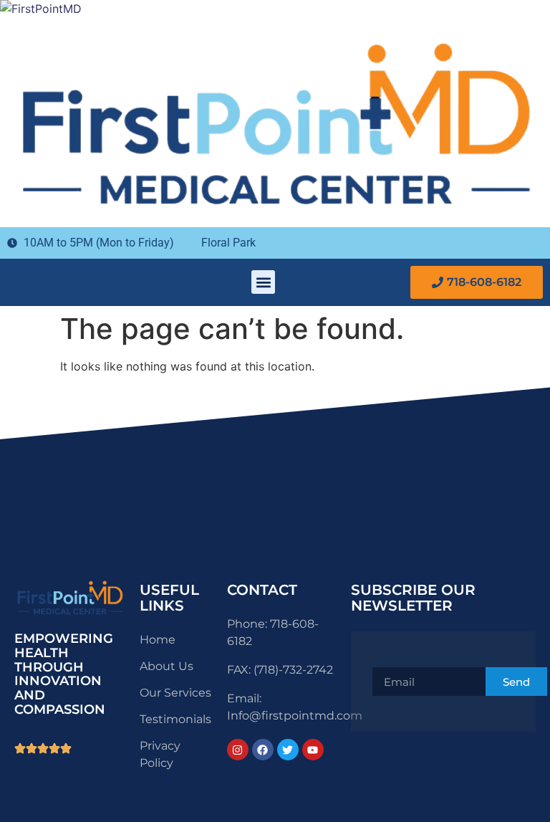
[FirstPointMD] (41, 8)
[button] (263, 282)
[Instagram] (238, 749)
